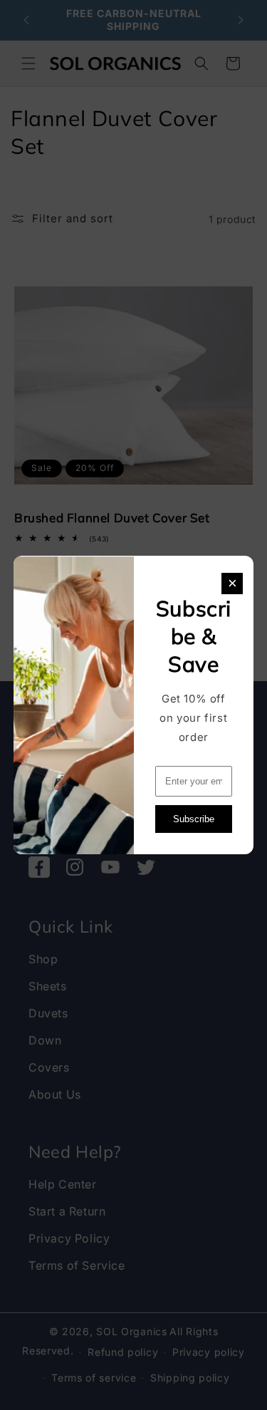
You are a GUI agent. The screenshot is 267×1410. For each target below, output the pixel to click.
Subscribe (193, 819)
